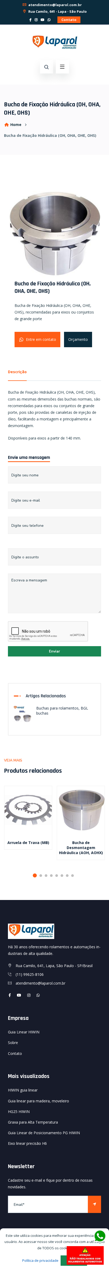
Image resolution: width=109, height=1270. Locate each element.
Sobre (13, 1042)
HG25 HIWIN (19, 1111)
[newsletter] (94, 1204)
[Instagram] (36, 20)
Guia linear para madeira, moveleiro (38, 1100)
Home (15, 124)
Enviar (54, 651)
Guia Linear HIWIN (23, 1031)
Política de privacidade (40, 1260)
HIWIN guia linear (23, 1090)
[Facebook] (30, 20)
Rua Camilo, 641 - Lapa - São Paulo (57, 11)
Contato (68, 19)
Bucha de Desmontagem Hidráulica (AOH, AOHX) (81, 847)
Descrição (17, 371)
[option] (28, 824)
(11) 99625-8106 (30, 974)
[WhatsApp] (49, 20)
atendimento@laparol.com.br (55, 4)
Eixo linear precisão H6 (27, 1143)
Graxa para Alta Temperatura (33, 1122)
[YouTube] (42, 20)
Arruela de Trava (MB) (28, 842)
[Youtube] (19, 995)
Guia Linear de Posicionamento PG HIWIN (44, 1132)
